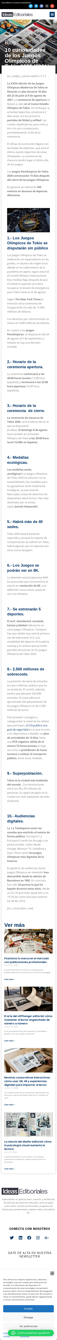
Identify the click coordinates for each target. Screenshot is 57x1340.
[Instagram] (47, 6)
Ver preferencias (28, 1326)
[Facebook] (41, 6)
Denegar (28, 1317)
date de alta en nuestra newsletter (29, 1254)
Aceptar (28, 1308)
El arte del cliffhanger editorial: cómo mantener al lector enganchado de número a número (28, 1019)
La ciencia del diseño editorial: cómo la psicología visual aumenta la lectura (28, 1145)
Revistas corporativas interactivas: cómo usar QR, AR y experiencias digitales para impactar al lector (27, 1081)
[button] (52, 1273)
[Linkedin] (36, 6)
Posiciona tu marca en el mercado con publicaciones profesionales (26, 960)
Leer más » (9, 979)
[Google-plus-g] (52, 6)
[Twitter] (31, 6)
